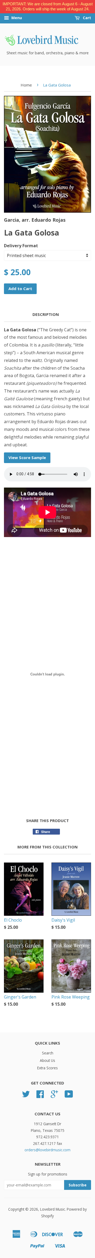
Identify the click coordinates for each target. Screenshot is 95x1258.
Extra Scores (47, 1067)
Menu (16, 17)
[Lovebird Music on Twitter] (26, 1095)
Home (26, 85)
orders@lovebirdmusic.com (47, 1149)
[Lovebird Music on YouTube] (69, 1095)
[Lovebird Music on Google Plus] (54, 1095)
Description (45, 314)
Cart (86, 17)
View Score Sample (27, 457)
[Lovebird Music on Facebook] (40, 1095)
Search (47, 1052)
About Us (47, 1060)
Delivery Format (21, 246)
